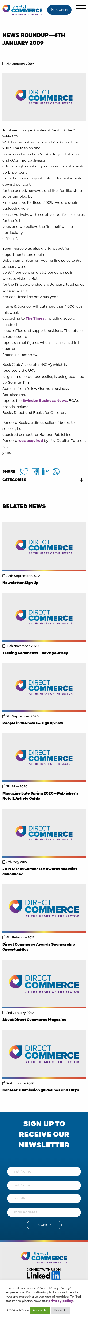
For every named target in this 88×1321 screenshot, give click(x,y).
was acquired (30, 441)
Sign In (62, 10)
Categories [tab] (14, 480)
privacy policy (60, 1301)
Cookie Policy (18, 1310)
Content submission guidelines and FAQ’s (40, 1090)
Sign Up (44, 1225)
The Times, (36, 319)
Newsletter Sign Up (20, 583)
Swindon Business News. (45, 401)
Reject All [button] (60, 1310)
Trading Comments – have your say (35, 653)
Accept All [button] (40, 1310)
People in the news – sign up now (32, 723)
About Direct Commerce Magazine (34, 1020)
